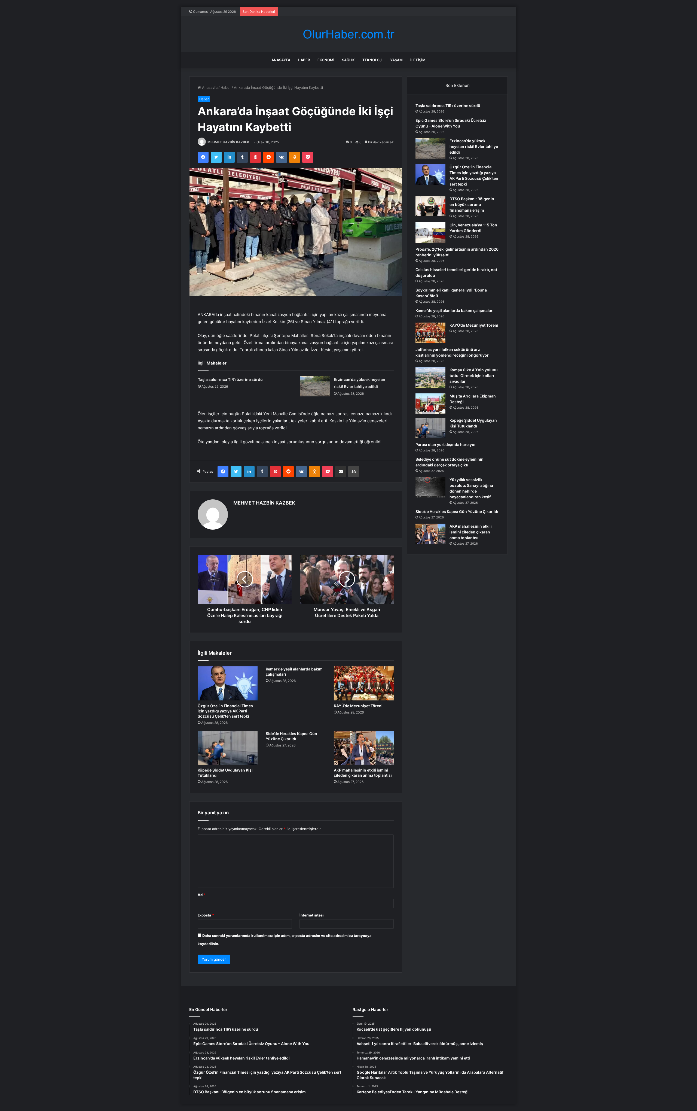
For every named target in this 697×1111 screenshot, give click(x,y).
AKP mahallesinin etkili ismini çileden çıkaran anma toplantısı (471, 532)
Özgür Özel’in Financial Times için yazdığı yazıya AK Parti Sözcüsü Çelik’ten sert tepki (225, 710)
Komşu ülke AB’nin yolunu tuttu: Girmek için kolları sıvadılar (474, 376)
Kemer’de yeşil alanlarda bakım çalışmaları (454, 310)
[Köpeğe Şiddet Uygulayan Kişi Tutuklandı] (228, 748)
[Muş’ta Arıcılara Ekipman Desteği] (430, 403)
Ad (201, 895)
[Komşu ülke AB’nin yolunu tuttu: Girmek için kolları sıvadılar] (430, 377)
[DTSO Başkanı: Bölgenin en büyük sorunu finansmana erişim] (430, 206)
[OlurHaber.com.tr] (348, 34)
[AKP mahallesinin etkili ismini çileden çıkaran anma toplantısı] (364, 748)
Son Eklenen (457, 85)
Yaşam (396, 60)
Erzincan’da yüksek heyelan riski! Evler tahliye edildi (474, 146)
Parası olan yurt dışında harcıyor (445, 444)
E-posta (206, 915)
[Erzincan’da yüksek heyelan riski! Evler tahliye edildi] (315, 386)
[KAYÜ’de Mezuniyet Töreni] (364, 683)
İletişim (418, 60)
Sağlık (348, 60)
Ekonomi (325, 60)
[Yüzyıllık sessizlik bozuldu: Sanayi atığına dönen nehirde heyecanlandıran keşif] (430, 487)
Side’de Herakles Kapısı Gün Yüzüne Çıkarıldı (456, 511)
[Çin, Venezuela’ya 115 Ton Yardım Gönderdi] (430, 232)
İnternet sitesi (311, 915)
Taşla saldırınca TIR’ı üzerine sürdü (230, 379)
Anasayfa (280, 60)
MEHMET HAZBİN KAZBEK (228, 142)
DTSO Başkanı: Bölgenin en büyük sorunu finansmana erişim (472, 204)
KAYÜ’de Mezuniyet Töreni (358, 705)
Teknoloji (372, 60)
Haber (304, 60)
